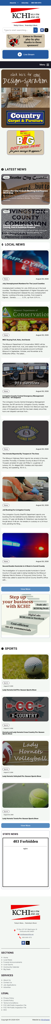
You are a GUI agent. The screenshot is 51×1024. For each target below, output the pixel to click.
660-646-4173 (36, 3)
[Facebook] (42, 30)
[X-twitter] (46, 30)
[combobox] (18, 30)
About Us (13, 3)
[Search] (35, 30)
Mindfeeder (45, 1020)
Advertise (25, 3)
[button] (44, 64)
